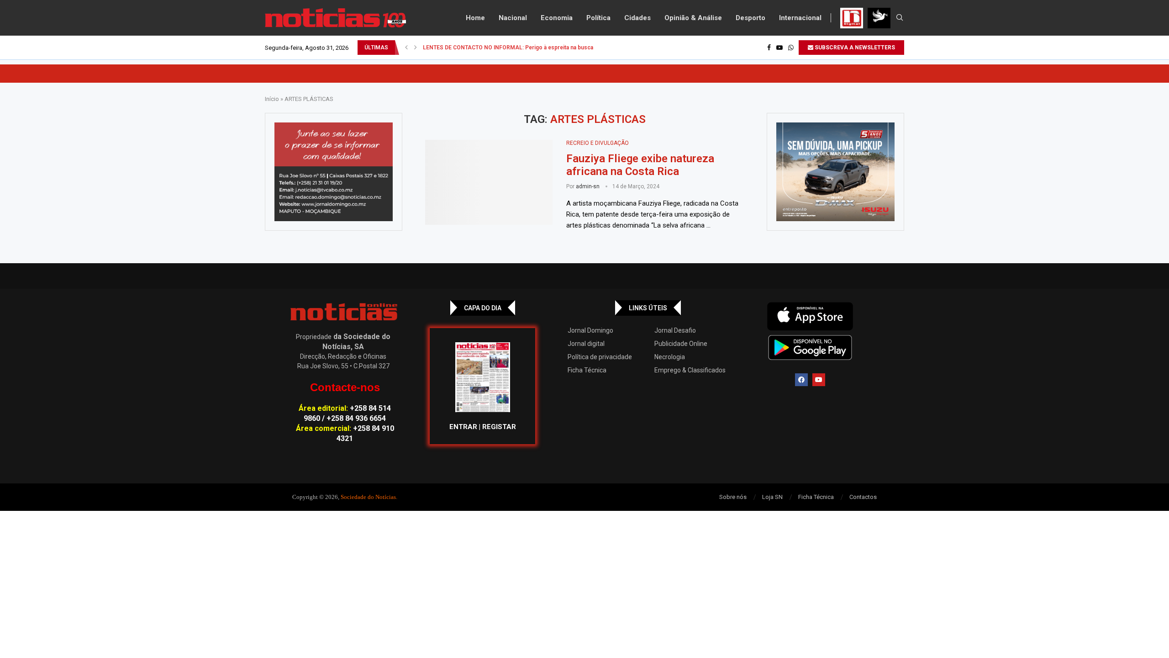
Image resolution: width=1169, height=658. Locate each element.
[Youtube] (779, 47)
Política (598, 18)
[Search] (899, 17)
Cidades (637, 18)
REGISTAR (499, 427)
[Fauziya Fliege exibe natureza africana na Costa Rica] (489, 182)
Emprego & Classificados (690, 370)
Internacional (800, 18)
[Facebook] (769, 47)
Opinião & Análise (693, 18)
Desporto (750, 18)
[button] (406, 47)
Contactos (863, 497)
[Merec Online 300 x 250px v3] (835, 171)
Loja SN (772, 497)
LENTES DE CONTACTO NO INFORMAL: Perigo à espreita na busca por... (515, 47)
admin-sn (588, 186)
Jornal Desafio (675, 330)
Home (475, 18)
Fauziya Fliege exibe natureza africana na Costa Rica (640, 165)
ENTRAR (463, 427)
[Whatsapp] (791, 47)
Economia (557, 18)
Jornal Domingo (590, 330)
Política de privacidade (600, 357)
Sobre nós (733, 497)
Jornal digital (586, 343)
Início (272, 99)
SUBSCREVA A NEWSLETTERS (854, 47)
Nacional (513, 18)
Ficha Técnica (587, 370)
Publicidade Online (680, 343)
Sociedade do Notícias (368, 497)
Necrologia (669, 357)
